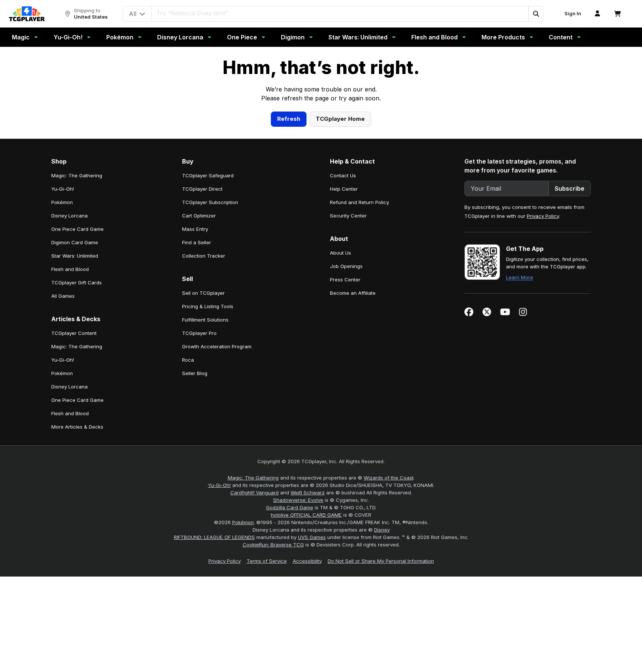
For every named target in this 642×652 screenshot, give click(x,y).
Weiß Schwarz (308, 637)
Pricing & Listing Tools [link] (207, 451)
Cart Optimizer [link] (199, 360)
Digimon (293, 37)
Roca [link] (188, 504)
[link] (27, 13)
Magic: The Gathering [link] (76, 320)
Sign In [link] (572, 13)
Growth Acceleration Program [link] (217, 491)
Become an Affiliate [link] (353, 437)
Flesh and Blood (434, 37)
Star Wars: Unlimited (358, 37)
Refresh (288, 263)
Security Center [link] (348, 360)
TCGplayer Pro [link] (199, 478)
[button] (535, 13)
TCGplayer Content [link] (74, 478)
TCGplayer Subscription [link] (210, 347)
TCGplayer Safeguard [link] (208, 320)
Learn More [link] (519, 422)
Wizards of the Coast (389, 622)
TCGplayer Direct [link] (202, 333)
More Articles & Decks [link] (77, 571)
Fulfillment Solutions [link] (205, 464)
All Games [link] (63, 440)
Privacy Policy (543, 361)
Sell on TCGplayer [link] (203, 437)
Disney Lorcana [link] (69, 360)
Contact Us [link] (343, 320)
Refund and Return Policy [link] (359, 347)
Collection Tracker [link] (203, 400)
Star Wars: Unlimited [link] (74, 400)
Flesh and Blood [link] (70, 414)
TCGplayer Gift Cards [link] (76, 427)
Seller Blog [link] (194, 518)
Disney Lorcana (180, 37)
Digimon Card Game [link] (74, 387)
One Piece (242, 37)
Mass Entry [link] (195, 374)
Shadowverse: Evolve (298, 645)
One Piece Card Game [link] (77, 374)
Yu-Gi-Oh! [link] (62, 333)
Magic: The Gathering (253, 622)
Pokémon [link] (62, 347)
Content (561, 37)
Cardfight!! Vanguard (254, 637)
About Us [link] (340, 397)
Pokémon (119, 37)
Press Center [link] (345, 424)
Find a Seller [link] (196, 387)
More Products (503, 37)
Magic (21, 37)
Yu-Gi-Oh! (68, 37)
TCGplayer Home (340, 263)
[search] (340, 13)
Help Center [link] (344, 333)
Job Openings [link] (346, 411)
